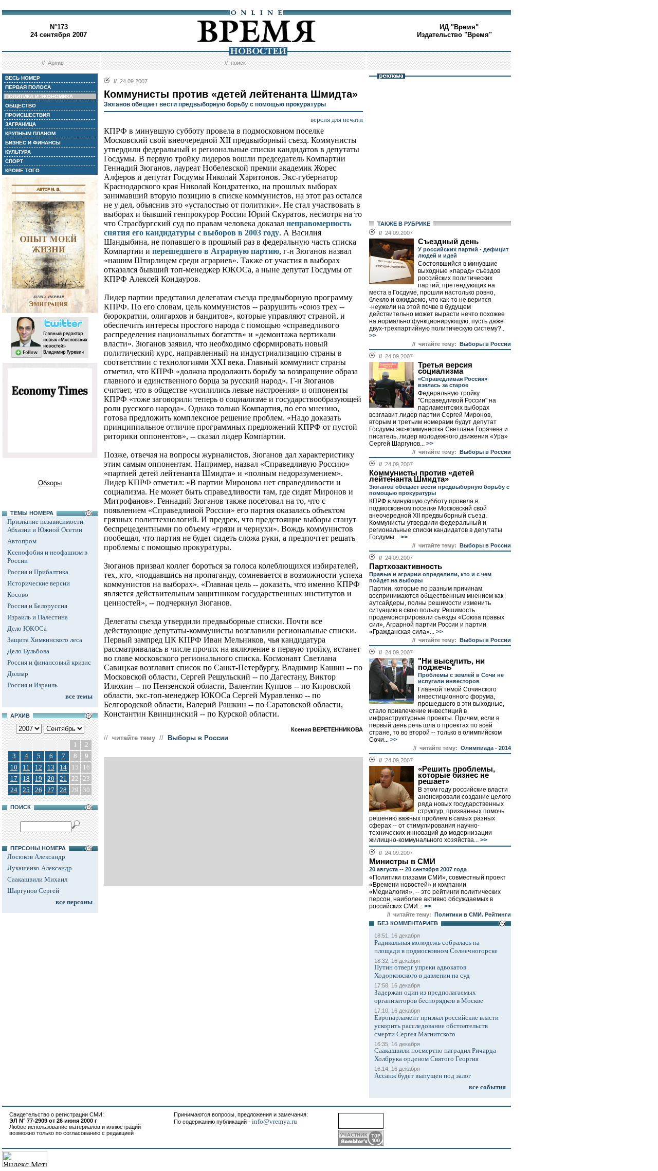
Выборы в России (198, 738)
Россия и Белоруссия (37, 606)
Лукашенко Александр (39, 868)
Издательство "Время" (454, 35)
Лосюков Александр (36, 857)
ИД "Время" (459, 27)
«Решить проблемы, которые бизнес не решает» (456, 775)
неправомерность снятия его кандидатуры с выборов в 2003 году (227, 228)
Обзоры (50, 483)
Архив (56, 63)
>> (372, 335)
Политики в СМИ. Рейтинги (472, 914)
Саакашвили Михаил (37, 879)
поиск (238, 63)
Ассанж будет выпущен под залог (422, 1075)
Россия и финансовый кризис (49, 662)
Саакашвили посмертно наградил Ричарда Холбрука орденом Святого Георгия (435, 1055)
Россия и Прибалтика (37, 572)
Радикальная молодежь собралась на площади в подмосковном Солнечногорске (436, 947)
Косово (17, 594)
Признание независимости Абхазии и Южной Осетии (45, 526)
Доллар (17, 674)
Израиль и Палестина (37, 617)
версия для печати (336, 119)
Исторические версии (38, 583)
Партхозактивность (405, 566)
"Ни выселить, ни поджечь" (451, 664)
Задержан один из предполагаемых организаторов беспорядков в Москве (428, 996)
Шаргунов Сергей (33, 890)
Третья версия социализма (445, 368)
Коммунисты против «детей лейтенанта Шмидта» (421, 476)
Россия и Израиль (32, 685)
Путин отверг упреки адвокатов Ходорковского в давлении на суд (422, 971)
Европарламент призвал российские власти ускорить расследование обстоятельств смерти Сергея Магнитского (436, 1026)
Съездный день (448, 241)
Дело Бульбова (28, 651)
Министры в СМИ (402, 861)
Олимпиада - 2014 (486, 748)
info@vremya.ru (274, 1121)
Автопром (21, 541)
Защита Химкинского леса (44, 640)
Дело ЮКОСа (27, 628)
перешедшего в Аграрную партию (215, 251)
